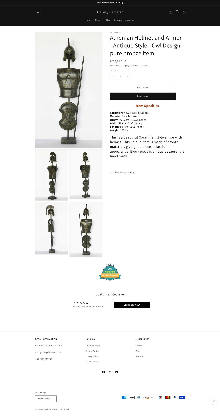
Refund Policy (92, 351)
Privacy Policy (91, 356)
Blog (138, 351)
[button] (38, 12)
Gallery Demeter (47, 409)
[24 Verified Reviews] (110, 285)
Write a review (132, 304)
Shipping (125, 65)
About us (140, 356)
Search (139, 345)
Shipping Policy (92, 345)
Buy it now (143, 95)
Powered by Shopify (62, 409)
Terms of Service (93, 361)
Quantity (113, 70)
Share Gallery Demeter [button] (124, 172)
